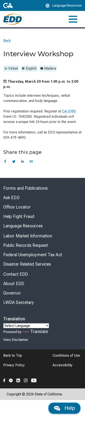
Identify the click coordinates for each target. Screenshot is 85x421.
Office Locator (17, 207)
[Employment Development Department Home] (12, 19)
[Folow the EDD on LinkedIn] (18, 380)
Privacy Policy (14, 365)
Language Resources (23, 225)
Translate (39, 331)
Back (7, 41)
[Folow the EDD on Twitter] (11, 380)
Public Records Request (25, 245)
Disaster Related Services (27, 264)
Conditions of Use (66, 355)
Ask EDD (11, 197)
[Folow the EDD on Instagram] (26, 380)
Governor (12, 293)
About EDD (13, 283)
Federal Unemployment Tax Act (32, 254)
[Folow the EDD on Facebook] (4, 380)
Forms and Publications (25, 188)
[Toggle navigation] (73, 19)
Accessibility (62, 365)
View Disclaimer (15, 340)
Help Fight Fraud (18, 216)
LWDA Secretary (18, 302)
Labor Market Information (27, 236)
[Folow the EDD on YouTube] (34, 380)
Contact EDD (15, 274)
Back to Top (12, 355)
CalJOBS (69, 111)
